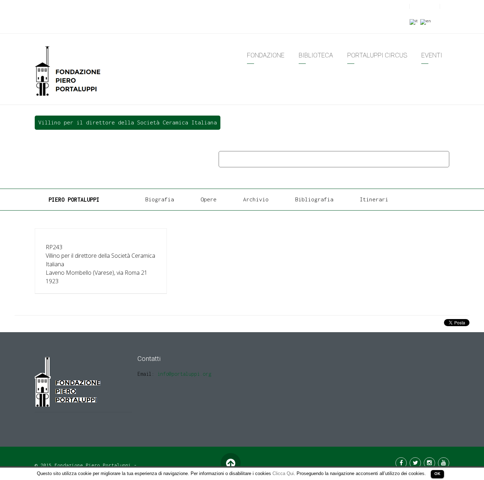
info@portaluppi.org (184, 374)
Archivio (256, 199)
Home (227, 159)
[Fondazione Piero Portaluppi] (68, 70)
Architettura (281, 159)
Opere (249, 159)
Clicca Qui (283, 473)
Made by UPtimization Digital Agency (189, 465)
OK (437, 473)
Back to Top (230, 463)
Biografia (159, 199)
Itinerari (374, 199)
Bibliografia (314, 199)
